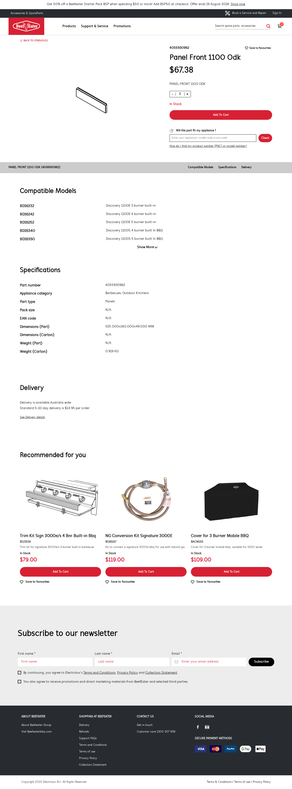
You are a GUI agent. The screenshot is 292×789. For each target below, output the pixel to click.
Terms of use (87, 751)
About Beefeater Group (36, 725)
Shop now (238, 4)
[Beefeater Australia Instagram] (210, 729)
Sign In (277, 13)
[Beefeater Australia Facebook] (200, 729)
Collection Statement (161, 673)
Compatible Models (200, 167)
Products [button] (69, 26)
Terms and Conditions (99, 673)
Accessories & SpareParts (27, 13)
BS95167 (110, 541)
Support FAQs (88, 738)
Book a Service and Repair (248, 13)
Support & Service (94, 26)
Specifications (227, 167)
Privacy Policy (127, 673)
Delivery (246, 167)
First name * (26, 654)
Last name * (103, 654)
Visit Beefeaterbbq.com (36, 731)
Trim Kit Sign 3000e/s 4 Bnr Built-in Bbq (58, 536)
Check (265, 138)
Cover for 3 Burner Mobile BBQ (220, 536)
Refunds (84, 731)
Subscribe (261, 661)
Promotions (122, 26)
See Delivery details (32, 417)
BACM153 (197, 541)
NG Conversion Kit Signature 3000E (139, 536)
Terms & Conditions (219, 782)
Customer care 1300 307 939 (156, 731)
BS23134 (25, 541)
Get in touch (144, 725)
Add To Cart (221, 115)
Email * (177, 654)
